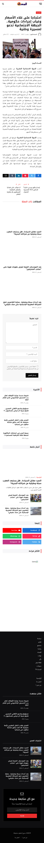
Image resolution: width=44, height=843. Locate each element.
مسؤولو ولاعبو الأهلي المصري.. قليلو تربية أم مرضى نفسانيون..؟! (16, 409)
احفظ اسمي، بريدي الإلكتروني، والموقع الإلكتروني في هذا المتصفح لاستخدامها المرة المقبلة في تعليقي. (22, 367)
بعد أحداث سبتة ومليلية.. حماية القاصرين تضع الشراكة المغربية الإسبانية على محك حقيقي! (22, 303)
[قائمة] (40, 3)
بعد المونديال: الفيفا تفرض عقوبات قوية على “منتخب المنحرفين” (22, 268)
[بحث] (3, 3)
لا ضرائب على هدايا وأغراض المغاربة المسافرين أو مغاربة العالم (13, 191)
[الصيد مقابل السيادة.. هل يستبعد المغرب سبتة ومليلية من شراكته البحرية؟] (22, 217)
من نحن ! (38, 685)
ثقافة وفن (38, 662)
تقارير (39, 642)
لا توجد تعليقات (14, 34)
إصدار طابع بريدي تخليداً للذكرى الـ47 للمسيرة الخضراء (32, 189)
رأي (40, 659)
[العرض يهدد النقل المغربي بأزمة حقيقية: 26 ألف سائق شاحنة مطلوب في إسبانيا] (35, 423)
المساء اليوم (33, 34)
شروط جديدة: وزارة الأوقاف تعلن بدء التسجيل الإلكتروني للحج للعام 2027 (16, 397)
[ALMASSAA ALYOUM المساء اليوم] (22, 3)
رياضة (39, 648)
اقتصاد (39, 652)
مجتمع (39, 645)
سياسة (39, 638)
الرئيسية (38, 12)
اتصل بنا (38, 681)
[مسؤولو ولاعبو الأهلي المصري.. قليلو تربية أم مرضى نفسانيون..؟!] (35, 411)
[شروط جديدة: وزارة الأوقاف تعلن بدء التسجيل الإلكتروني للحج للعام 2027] (35, 398)
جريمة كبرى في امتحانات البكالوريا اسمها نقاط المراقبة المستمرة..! (16, 434)
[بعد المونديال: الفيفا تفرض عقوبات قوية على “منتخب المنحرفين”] (22, 252)
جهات (39, 655)
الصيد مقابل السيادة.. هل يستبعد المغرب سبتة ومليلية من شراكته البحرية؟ (24, 233)
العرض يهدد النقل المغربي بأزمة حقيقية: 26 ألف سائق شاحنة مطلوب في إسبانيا (16, 422)
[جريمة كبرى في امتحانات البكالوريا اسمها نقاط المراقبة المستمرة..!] (35, 436)
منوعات (39, 666)
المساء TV (38, 669)
